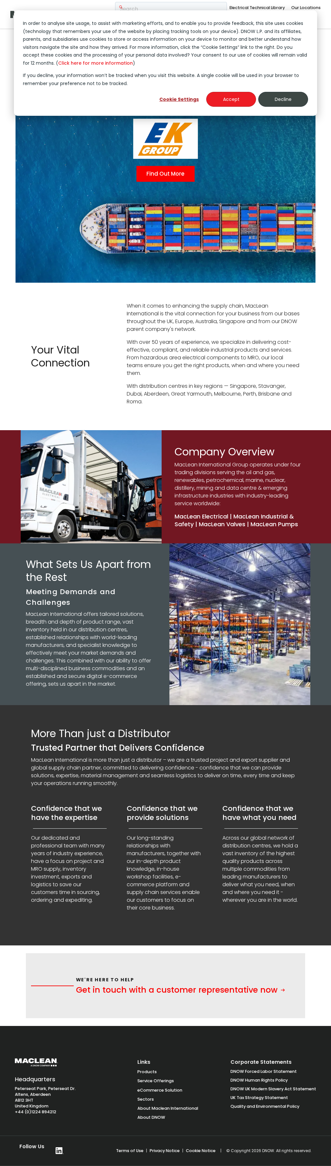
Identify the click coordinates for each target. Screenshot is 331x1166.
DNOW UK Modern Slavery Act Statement (273, 1089)
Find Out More (165, 174)
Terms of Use (130, 1150)
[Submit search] (121, 7)
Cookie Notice (201, 1150)
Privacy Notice (165, 1150)
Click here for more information (95, 63)
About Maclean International (167, 1108)
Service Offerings (155, 1081)
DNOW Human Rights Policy (259, 1080)
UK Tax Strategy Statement (259, 1097)
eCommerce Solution (159, 1090)
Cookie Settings (179, 99)
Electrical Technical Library (257, 7)
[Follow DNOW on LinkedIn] (59, 1150)
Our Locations (306, 7)
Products (147, 1071)
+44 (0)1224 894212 (35, 1112)
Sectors (145, 1099)
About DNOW (151, 1117)
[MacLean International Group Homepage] (36, 1065)
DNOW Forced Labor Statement (263, 1071)
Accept (231, 99)
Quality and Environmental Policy (264, 1106)
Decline (283, 99)
